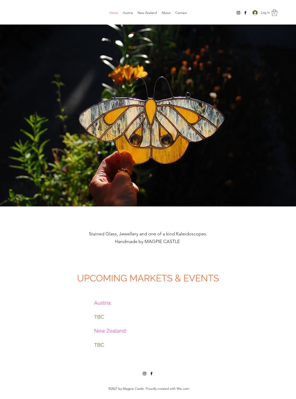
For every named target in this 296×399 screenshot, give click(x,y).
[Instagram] (238, 12)
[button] (274, 12)
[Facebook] (245, 12)
